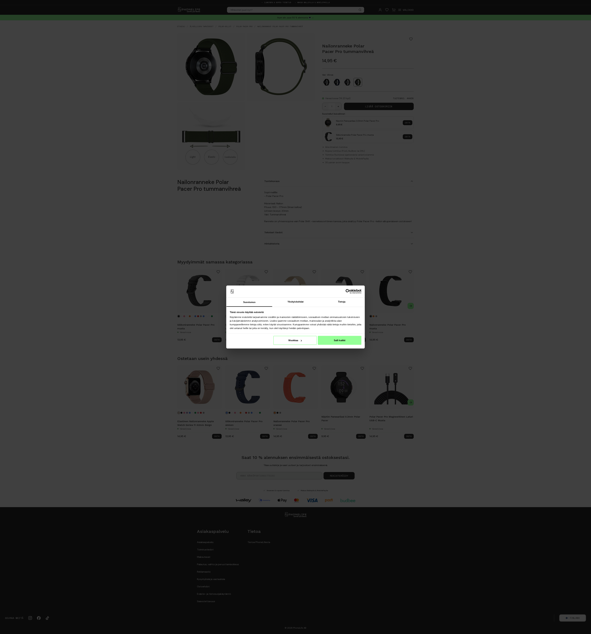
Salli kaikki (339, 340)
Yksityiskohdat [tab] (295, 301)
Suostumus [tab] (249, 302)
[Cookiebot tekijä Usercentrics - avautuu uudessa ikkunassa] (347, 291)
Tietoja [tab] (341, 301)
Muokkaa (293, 340)
